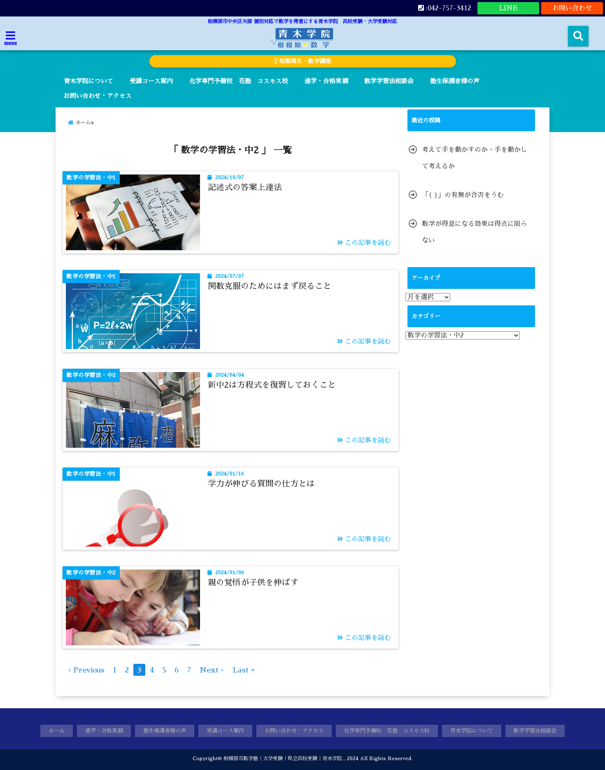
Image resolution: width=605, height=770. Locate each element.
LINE (508, 8)
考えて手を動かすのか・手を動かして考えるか (474, 158)
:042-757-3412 (447, 8)
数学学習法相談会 (389, 81)
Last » (244, 670)
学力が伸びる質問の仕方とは (261, 483)
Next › (212, 670)
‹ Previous (86, 670)
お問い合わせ (572, 8)
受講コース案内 (151, 81)
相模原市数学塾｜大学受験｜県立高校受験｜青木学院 (282, 758)
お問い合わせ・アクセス (98, 96)
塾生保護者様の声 (454, 81)
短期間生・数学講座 (304, 61)
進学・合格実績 (326, 81)
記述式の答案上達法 (245, 187)
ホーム (57, 730)
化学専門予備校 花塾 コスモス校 (238, 81)
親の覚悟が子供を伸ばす (253, 582)
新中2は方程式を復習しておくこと (272, 385)
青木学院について (88, 81)
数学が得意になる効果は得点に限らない (474, 232)
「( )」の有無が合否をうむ (463, 195)
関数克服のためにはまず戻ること (269, 286)
